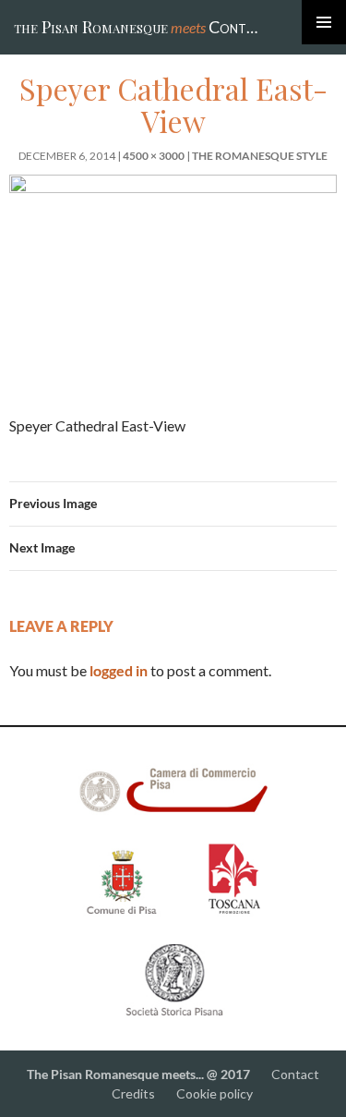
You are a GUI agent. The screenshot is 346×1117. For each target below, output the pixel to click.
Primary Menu (324, 22)
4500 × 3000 (154, 156)
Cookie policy (214, 1093)
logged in (118, 670)
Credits (133, 1093)
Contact (295, 1074)
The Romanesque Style (260, 156)
